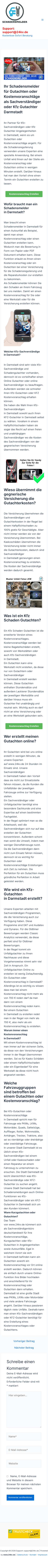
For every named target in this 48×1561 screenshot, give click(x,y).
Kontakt (33, 1555)
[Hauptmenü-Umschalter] (42, 20)
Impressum (42, 1555)
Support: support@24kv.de (15, 30)
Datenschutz (22, 1555)
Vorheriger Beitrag (24, 1341)
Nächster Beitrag (24, 1347)
